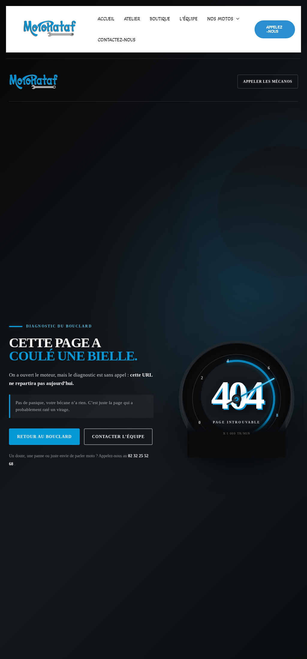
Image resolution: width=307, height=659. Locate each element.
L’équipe (189, 19)
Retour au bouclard (44, 436)
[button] (236, 18)
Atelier (132, 19)
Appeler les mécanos (267, 81)
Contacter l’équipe (118, 436)
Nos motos (220, 19)
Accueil (106, 19)
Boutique (160, 19)
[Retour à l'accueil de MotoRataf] (33, 81)
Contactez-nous (117, 40)
